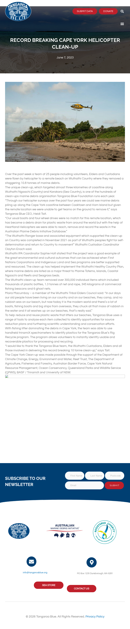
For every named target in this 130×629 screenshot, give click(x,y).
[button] (122, 11)
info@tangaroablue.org (35, 572)
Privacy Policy (94, 616)
